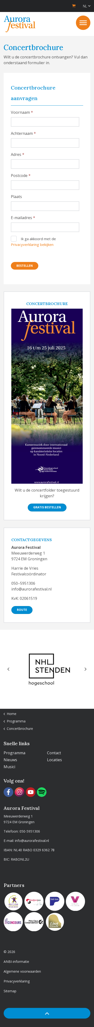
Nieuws (10, 759)
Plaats (16, 196)
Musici (9, 766)
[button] (47, 1013)
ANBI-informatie (16, 961)
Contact (54, 752)
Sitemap (10, 991)
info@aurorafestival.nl (32, 840)
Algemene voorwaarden (22, 971)
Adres (16, 154)
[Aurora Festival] (20, 24)
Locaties (54, 759)
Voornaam (21, 112)
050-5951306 (30, 831)
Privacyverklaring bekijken (32, 244)
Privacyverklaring (17, 981)
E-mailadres (22, 217)
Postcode (19, 175)
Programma (14, 752)
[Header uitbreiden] (83, 23)
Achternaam (22, 133)
